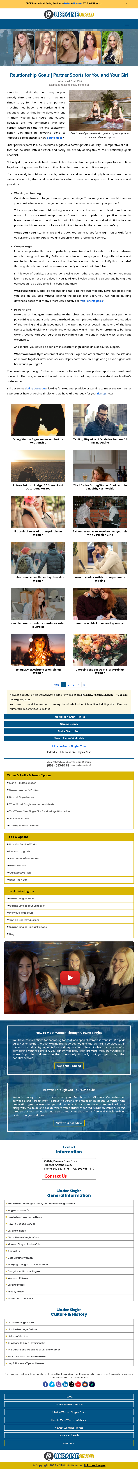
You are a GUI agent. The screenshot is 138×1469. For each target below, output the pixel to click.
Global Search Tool (69, 731)
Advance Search (19, 818)
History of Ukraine (16, 1336)
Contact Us (12, 1250)
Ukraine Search (69, 724)
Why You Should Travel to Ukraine (25, 1356)
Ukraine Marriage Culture (21, 1329)
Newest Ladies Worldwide (69, 738)
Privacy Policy (14, 1291)
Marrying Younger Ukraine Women (26, 1264)
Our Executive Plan (20, 872)
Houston (77, 3)
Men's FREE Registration (22, 783)
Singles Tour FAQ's (17, 1210)
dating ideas (54, 138)
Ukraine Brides (15, 1284)
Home (69, 1396)
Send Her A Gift (18, 880)
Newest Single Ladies (21, 797)
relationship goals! (92, 301)
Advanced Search (69, 1435)
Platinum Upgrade (20, 851)
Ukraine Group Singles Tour (69, 746)
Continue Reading (69, 1066)
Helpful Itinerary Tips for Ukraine (24, 1363)
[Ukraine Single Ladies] (23, 47)
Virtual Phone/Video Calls (24, 858)
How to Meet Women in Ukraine (24, 1216)
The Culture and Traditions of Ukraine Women (33, 1349)
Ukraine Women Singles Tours (69, 1412)
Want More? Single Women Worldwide (31, 804)
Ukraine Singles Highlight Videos (28, 927)
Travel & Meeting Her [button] (20, 891)
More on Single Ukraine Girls (22, 1244)
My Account (69, 1443)
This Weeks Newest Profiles (69, 716)
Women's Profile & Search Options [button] (29, 775)
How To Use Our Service (20, 1223)
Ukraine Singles (15, 1230)
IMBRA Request (18, 865)
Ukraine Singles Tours (21, 898)
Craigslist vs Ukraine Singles (22, 1271)
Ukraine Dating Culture (19, 1322)
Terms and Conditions (19, 1298)
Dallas (67, 3)
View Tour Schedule (69, 1123)
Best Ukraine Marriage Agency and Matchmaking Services (40, 1203)
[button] (85, 1384)
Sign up (101, 393)
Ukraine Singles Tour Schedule (27, 905)
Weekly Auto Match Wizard (24, 825)
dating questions (35, 388)
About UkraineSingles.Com (22, 1237)
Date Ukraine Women (19, 1257)
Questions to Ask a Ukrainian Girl (25, 1342)
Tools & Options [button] (17, 837)
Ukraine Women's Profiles (24, 790)
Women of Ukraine (17, 1278)
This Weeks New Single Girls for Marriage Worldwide (39, 811)
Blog (12, 934)
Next (56, 684)
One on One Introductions (24, 920)
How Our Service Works (23, 844)
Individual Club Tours (21, 912)
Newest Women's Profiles (69, 1427)
